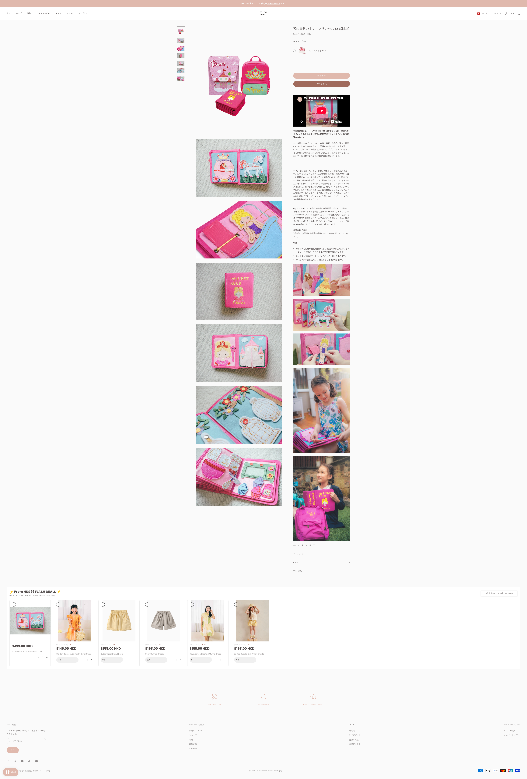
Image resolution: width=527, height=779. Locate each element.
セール (69, 13)
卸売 (191, 739)
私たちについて (196, 730)
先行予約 (321, 75)
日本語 (496, 13)
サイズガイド (355, 735)
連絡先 (352, 730)
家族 (29, 13)
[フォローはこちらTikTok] (29, 761)
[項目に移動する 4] (181, 55)
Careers (193, 748)
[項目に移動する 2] (181, 40)
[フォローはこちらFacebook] (8, 761)
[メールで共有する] (314, 545)
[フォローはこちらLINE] (36, 761)
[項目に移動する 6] (181, 71)
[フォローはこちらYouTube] (22, 761)
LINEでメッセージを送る (312, 704)
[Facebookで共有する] (302, 545)
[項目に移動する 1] (181, 31)
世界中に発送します (214, 704)
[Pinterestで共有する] (310, 545)
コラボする (83, 13)
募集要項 (193, 744)
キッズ (19, 13)
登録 (13, 750)
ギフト (58, 13)
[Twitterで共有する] (306, 545)
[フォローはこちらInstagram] (15, 761)
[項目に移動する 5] (181, 63)
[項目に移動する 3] (181, 48)
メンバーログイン (511, 735)
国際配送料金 (355, 744)
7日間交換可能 (263, 704)
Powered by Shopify (274, 771)
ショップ (193, 735)
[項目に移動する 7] (181, 78)
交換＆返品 (354, 739)
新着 (8, 13)
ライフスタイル (43, 13)
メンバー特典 (509, 730)
